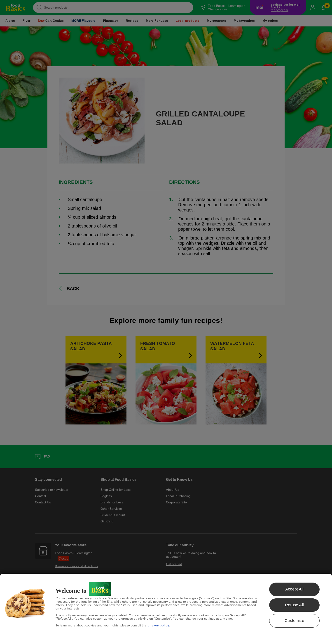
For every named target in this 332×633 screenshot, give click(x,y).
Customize (294, 620)
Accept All (294, 589)
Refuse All (294, 605)
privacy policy (158, 625)
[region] (166, 603)
